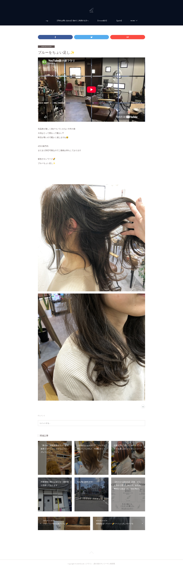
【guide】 (119, 21)
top (47, 21)
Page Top (91, 553)
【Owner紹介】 (102, 21)
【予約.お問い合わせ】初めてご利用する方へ (72, 21)
